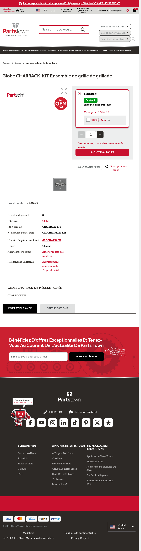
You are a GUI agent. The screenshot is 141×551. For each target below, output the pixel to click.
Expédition (24, 458)
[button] (64, 91)
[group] (36, 132)
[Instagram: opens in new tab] (52, 422)
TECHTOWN (108, 51)
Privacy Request (80, 538)
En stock (90, 100)
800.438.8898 (8, 12)
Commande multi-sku (66, 10)
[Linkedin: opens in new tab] (63, 422)
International (59, 484)
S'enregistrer (116, 10)
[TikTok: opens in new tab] (75, 422)
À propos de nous (62, 453)
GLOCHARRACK (51, 240)
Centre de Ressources (91, 51)
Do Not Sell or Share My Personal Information (28, 538)
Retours (22, 468)
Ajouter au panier (102, 152)
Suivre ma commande (122, 51)
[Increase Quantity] (100, 134)
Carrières (57, 458)
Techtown (57, 479)
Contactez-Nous (27, 453)
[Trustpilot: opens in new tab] (108, 422)
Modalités (28, 533)
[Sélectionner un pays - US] (37, 10)
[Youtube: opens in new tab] (41, 422)
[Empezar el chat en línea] (22, 412)
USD (53, 10)
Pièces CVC (52, 51)
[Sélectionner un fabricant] (115, 26)
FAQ (20, 474)
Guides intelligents (97, 475)
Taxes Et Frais (25, 463)
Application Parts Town (99, 456)
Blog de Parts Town (63, 474)
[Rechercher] (133, 39)
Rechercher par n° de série (83, 10)
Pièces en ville (94, 461)
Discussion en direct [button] (85, 412)
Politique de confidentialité (80, 533)
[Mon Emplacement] (127, 10)
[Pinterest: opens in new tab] (86, 422)
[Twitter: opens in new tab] (97, 422)
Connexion (103, 10)
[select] (122, 527)
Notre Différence (61, 463)
